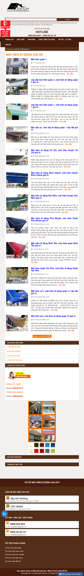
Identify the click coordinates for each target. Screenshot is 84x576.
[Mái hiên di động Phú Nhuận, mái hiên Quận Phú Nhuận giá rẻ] (17, 225)
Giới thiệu (21, 39)
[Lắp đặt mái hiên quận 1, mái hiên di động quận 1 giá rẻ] (17, 111)
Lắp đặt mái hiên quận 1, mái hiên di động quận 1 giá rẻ (54, 105)
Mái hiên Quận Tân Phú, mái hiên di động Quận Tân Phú (54, 269)
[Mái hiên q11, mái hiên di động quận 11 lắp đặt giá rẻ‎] (17, 298)
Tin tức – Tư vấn (64, 39)
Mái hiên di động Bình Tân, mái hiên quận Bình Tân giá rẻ (54, 244)
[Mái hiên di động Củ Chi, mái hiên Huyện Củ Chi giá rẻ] (17, 157)
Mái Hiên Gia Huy (39, 571)
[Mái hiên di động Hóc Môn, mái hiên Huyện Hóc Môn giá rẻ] (17, 202)
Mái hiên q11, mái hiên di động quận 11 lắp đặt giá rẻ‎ (54, 292)
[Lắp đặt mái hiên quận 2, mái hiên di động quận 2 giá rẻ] (17, 86)
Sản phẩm (31, 39)
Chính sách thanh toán (15, 551)
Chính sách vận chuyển (15, 554)
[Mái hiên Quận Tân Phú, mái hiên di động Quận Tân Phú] (17, 275)
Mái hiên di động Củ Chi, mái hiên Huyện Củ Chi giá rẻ (54, 151)
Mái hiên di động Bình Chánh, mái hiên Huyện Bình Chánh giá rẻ (54, 173)
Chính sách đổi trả (13, 561)
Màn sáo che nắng (15, 360)
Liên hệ (8, 45)
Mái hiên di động (14, 347)
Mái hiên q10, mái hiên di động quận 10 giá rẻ (53, 315)
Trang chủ (9, 39)
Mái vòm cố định (14, 351)
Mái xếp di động (14, 356)
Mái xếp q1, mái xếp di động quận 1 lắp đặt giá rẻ (54, 128)
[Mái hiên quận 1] (17, 66)
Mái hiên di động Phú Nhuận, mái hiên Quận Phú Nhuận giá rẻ (54, 219)
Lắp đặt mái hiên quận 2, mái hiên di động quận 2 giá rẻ (54, 80)
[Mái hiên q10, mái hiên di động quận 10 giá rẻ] (17, 323)
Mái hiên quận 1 (39, 59)
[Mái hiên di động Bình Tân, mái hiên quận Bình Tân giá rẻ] (17, 250)
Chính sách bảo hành (15, 558)
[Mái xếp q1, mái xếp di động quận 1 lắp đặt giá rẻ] (17, 134)
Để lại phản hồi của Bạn (71, 574)
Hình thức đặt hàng (14, 548)
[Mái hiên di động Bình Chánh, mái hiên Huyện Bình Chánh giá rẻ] (17, 179)
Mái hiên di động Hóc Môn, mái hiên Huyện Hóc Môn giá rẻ (54, 196)
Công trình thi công (46, 39)
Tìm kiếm (67, 19)
